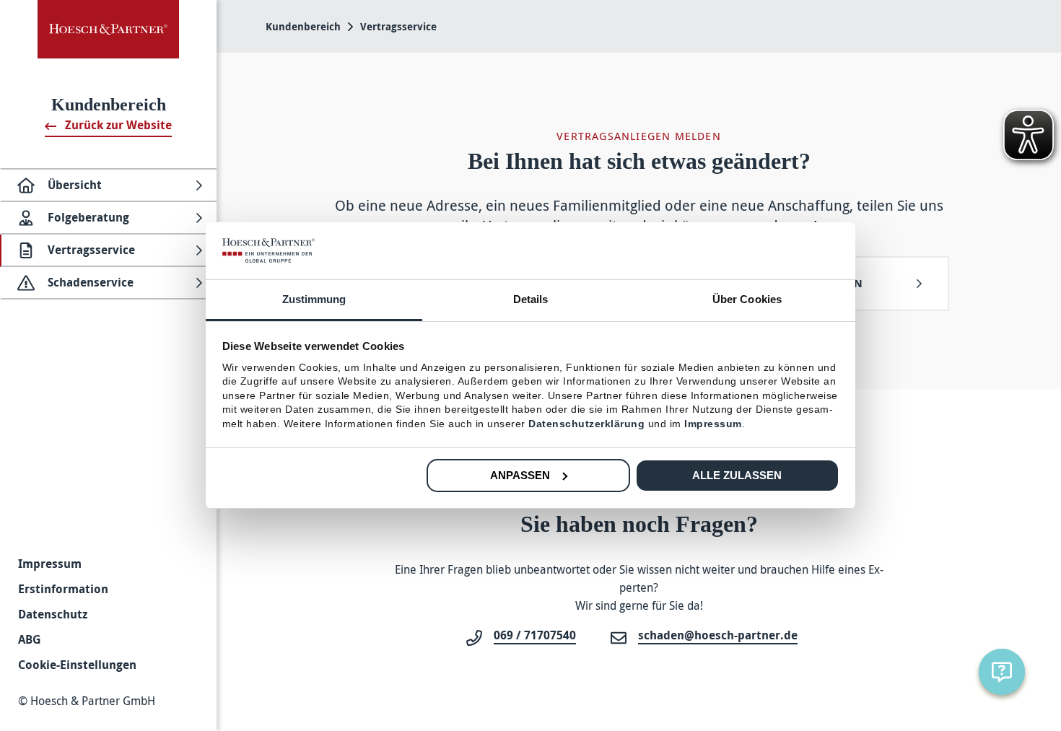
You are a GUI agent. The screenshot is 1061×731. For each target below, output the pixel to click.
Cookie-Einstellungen (77, 665)
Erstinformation (63, 589)
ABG (29, 639)
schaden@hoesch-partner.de (718, 635)
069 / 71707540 (535, 635)
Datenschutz (52, 614)
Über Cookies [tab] (747, 299)
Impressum (50, 564)
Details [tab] (531, 299)
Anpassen (520, 475)
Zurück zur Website (117, 125)
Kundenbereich (303, 26)
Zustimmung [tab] (314, 299)
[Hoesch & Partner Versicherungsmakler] (108, 29)
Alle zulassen (737, 475)
